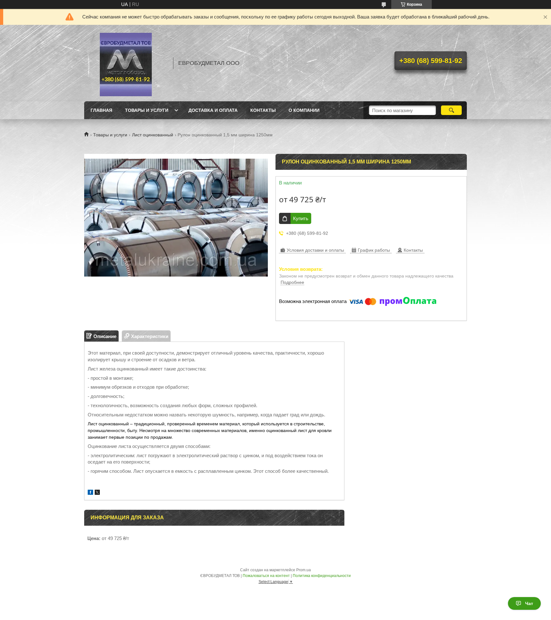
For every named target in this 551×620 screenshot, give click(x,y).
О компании (304, 110)
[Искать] (451, 110)
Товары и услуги (146, 110)
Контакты (263, 110)
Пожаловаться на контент (266, 575)
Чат (529, 603)
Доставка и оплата (213, 110)
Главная (101, 110)
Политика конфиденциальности (322, 575)
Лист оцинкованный (152, 134)
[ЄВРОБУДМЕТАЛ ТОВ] (125, 63)
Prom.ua (303, 570)
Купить (300, 218)
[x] (97, 493)
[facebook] (90, 493)
